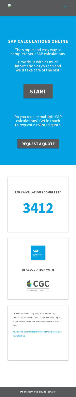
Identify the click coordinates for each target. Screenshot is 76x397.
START (38, 91)
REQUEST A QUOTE (38, 143)
